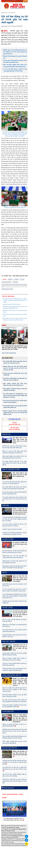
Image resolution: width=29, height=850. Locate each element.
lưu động (16, 279)
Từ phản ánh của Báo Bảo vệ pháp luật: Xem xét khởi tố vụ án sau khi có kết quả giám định (14, 762)
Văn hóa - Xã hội (7, 607)
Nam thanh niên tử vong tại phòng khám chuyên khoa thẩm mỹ (15, 406)
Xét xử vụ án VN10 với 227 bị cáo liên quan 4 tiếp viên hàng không (15, 401)
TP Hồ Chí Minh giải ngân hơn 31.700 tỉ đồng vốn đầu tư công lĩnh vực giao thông (14, 590)
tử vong (22, 279)
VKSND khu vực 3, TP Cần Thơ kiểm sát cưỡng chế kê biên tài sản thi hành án (14, 556)
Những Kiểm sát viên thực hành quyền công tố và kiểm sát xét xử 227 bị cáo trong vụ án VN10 (15, 368)
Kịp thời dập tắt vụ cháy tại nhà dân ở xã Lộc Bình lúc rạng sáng (14, 635)
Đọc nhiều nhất (7, 358)
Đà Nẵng (10, 279)
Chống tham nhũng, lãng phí (11, 675)
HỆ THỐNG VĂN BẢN (14, 419)
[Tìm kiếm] (26, 844)
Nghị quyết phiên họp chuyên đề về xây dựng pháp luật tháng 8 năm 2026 (14, 457)
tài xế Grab (15, 282)
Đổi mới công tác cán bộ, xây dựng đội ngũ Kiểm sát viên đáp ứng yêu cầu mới (14, 551)
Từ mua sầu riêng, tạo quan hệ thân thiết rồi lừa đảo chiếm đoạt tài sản (14, 492)
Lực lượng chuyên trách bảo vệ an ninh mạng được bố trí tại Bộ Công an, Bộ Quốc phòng (14, 463)
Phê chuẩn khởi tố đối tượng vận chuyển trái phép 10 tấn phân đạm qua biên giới (14, 487)
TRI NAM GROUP (6, 847)
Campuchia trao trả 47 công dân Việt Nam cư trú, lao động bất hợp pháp (20, 647)
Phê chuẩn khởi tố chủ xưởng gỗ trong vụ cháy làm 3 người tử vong (20, 474)
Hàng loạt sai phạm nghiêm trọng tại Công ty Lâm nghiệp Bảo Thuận (14, 705)
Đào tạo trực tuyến (18, 849)
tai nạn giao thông (6, 282)
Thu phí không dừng (7, 849)
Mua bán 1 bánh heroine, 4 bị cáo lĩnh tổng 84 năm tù (15, 311)
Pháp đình (4, 12)
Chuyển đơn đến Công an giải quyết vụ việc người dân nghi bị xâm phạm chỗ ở (14, 669)
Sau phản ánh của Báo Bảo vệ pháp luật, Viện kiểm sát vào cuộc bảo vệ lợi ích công (14, 768)
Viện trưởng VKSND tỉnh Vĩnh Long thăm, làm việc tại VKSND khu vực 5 (15, 384)
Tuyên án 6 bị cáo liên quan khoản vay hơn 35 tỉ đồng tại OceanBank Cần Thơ (15, 307)
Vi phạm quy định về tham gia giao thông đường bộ (14, 285)
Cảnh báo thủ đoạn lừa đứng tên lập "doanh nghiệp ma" (14, 602)
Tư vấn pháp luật (8, 711)
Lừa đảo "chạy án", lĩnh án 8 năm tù (12, 304)
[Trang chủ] (14, 6)
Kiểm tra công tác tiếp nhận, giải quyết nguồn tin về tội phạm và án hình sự (14, 452)
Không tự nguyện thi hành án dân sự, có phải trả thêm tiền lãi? (14, 725)
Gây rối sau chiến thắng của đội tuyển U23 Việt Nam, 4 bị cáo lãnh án (15, 379)
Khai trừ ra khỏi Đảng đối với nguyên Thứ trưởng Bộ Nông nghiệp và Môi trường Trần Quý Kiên (14, 689)
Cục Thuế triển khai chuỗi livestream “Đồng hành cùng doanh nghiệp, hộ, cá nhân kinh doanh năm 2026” (14, 596)
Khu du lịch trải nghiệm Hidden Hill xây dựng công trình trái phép (14, 775)
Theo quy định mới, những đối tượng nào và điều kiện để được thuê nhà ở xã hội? (14, 737)
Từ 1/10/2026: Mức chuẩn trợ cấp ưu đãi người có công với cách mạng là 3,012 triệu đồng (20, 613)
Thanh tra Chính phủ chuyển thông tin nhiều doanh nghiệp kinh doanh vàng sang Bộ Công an (20, 682)
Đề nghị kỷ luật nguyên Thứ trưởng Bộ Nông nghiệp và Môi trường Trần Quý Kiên (14, 700)
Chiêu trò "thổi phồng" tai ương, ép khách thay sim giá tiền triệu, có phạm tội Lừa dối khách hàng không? (20, 718)
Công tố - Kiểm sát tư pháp (11, 469)
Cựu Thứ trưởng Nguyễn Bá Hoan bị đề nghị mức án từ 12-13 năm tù (14, 525)
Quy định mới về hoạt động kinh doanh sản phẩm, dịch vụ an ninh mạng (20, 440)
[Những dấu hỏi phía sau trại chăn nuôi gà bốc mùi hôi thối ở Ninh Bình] (7, 754)
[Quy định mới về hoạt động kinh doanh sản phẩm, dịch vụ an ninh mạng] (7, 440)
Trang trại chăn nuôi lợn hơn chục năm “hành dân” (15, 374)
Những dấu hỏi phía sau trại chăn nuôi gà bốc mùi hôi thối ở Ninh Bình (20, 753)
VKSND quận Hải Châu (7, 289)
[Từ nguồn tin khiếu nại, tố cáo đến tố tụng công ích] (7, 545)
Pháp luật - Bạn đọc (8, 641)
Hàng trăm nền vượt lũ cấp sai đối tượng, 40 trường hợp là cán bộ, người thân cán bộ (15, 319)
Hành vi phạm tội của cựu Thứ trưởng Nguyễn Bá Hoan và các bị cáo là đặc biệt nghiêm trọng (15, 412)
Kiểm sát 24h (6, 434)
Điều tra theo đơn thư (9, 748)
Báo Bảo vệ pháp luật (8, 787)
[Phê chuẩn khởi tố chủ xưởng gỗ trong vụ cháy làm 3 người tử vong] (7, 475)
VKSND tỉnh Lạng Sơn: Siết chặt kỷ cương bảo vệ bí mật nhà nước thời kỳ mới (14, 446)
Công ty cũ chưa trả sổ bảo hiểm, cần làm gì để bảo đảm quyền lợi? (14, 664)
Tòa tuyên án (11, 12)
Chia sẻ (26, 836)
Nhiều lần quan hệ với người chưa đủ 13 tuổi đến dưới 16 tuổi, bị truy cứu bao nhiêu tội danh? (14, 731)
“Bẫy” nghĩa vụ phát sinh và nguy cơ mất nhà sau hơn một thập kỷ (14, 742)
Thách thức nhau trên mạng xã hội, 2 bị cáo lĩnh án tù (15, 315)
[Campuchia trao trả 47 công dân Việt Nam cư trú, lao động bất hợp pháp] (7, 647)
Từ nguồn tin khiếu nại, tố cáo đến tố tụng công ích (20, 544)
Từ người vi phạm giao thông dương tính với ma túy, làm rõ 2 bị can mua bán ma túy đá (14, 498)
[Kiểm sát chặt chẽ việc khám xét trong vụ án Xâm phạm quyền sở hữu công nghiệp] (7, 578)
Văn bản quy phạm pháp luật (14, 423)
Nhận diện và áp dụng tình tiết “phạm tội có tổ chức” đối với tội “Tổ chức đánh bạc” (14, 566)
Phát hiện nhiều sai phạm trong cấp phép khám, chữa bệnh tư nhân (14, 695)
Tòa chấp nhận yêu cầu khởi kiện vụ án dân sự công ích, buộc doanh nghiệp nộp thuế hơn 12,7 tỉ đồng (15, 300)
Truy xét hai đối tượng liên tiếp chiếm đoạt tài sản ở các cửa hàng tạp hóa (14, 482)
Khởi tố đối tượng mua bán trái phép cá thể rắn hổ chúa (14, 584)
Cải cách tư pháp (7, 539)
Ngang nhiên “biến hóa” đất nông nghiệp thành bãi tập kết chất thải (14, 654)
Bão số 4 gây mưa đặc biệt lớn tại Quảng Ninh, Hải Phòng (14, 620)
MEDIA (4, 325)
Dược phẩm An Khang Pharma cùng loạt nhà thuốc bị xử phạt (15, 389)
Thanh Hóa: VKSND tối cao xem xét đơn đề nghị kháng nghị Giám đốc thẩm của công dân (14, 781)
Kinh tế (4, 572)
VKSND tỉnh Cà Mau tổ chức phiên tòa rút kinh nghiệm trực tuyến (14, 561)
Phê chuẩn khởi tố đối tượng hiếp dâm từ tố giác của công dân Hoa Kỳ (15, 362)
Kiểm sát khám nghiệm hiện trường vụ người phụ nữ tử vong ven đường (14, 659)
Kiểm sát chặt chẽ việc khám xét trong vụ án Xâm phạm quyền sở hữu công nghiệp (20, 578)
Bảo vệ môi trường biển (9, 353)
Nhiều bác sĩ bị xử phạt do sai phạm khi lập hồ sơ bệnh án (14, 625)
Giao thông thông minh (17, 847)
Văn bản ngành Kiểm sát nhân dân (14, 428)
